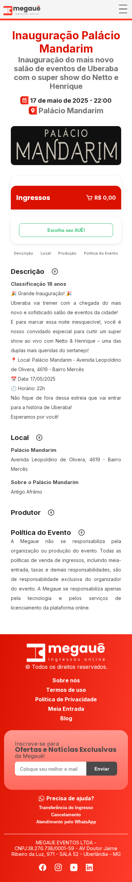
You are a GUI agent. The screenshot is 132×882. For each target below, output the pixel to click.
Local (46, 253)
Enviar (101, 768)
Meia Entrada (66, 708)
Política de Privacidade (66, 699)
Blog (66, 718)
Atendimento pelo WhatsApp (66, 821)
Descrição (23, 253)
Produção (67, 253)
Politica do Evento (101, 253)
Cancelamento (66, 814)
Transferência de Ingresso (66, 807)
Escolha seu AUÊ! (66, 230)
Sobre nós (66, 680)
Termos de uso (66, 689)
